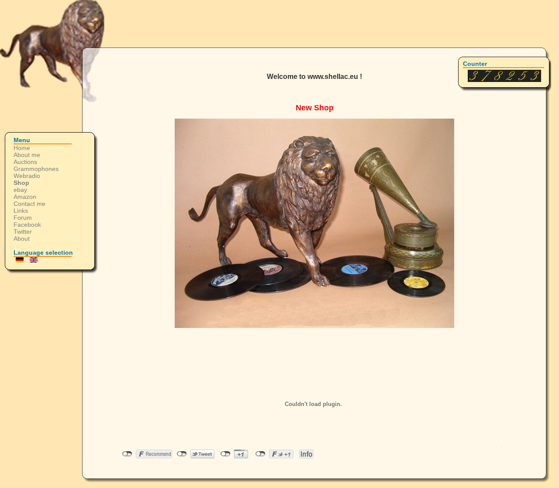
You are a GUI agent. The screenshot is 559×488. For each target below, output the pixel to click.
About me (27, 154)
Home (22, 147)
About (22, 238)
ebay (20, 189)
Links (21, 210)
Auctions (25, 161)
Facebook (27, 224)
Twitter (23, 231)
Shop (21, 182)
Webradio (27, 175)
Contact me (29, 203)
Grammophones (36, 168)
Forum (23, 217)
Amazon (25, 196)
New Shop (315, 107)
